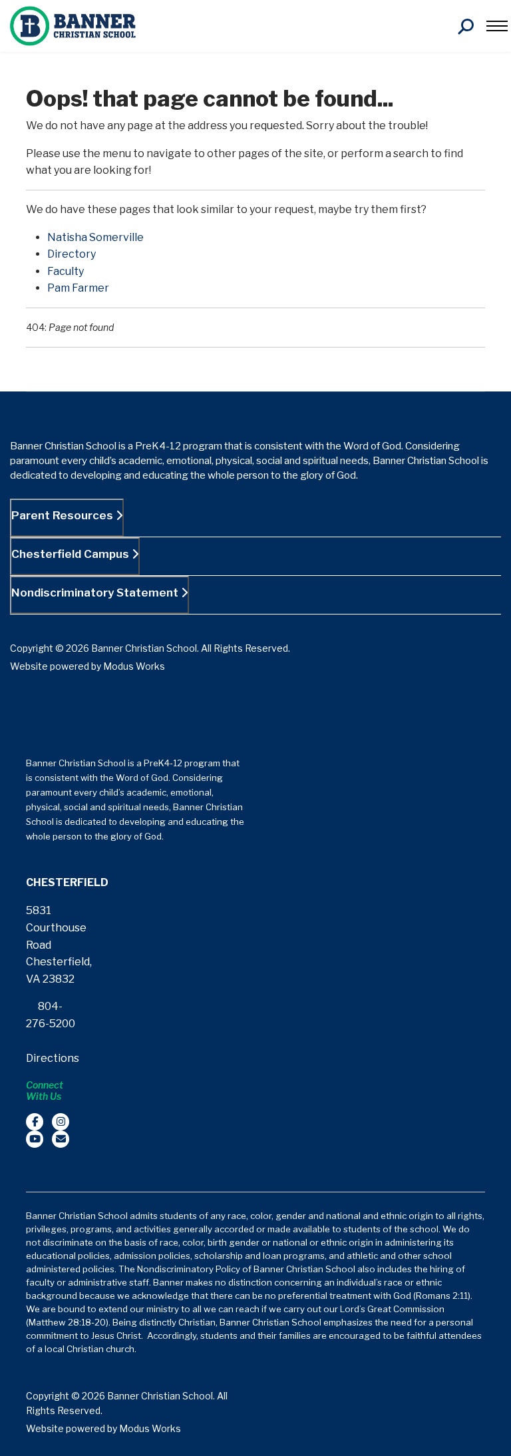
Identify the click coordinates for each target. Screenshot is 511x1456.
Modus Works (134, 666)
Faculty (65, 271)
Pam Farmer (78, 288)
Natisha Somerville (95, 237)
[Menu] (497, 26)
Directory (71, 254)
